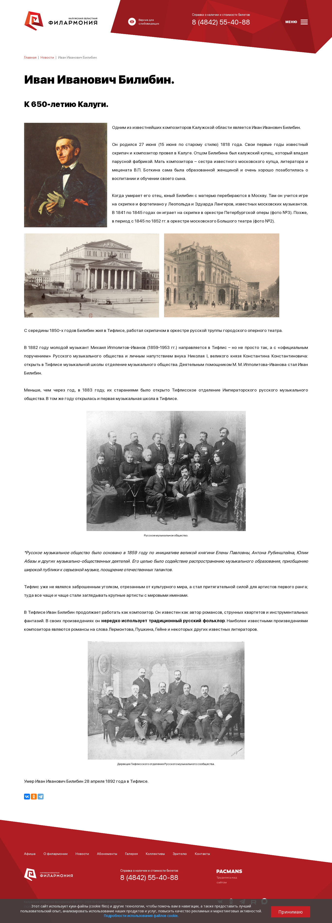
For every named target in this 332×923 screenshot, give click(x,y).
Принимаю (290, 912)
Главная (30, 57)
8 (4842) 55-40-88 (149, 877)
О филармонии (56, 853)
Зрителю (180, 853)
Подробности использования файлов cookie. (141, 915)
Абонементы (107, 853)
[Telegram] (41, 796)
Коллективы (155, 853)
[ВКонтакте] (27, 796)
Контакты (202, 853)
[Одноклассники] (34, 796)
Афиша (29, 853)
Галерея (131, 853)
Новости (47, 57)
